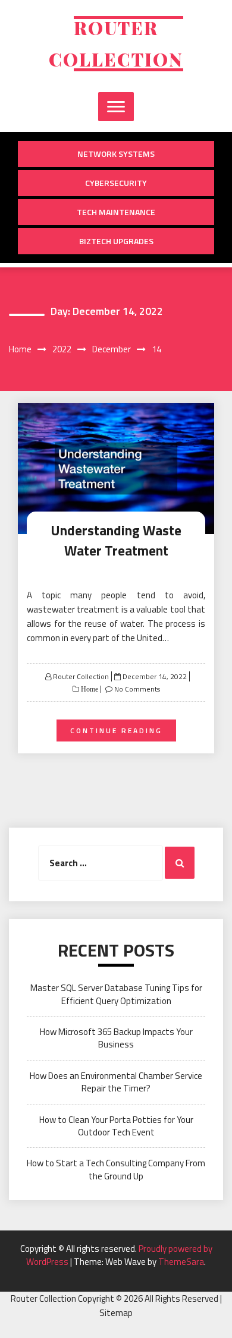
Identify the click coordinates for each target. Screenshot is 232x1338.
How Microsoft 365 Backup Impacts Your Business (116, 1038)
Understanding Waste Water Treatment (116, 540)
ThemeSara (181, 1261)
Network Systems (116, 153)
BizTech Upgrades (116, 241)
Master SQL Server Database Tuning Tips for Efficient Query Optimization (116, 994)
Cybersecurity (116, 182)
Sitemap (116, 1313)
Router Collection (81, 676)
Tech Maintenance (116, 212)
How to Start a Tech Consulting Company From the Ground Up (116, 1169)
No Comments (137, 689)
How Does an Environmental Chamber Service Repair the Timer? (116, 1082)
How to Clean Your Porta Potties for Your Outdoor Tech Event (116, 1126)
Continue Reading (116, 730)
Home (88, 689)
